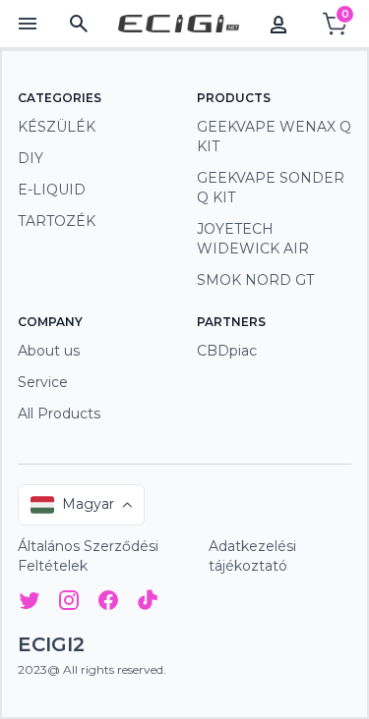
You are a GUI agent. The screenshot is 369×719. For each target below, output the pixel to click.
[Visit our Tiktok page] (147, 603)
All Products (59, 413)
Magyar (88, 504)
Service (43, 382)
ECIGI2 (51, 644)
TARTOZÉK (56, 221)
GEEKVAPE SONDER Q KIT (270, 187)
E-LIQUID (52, 189)
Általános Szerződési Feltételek (88, 556)
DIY (30, 158)
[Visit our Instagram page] (69, 603)
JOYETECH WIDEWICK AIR (253, 238)
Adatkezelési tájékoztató (252, 556)
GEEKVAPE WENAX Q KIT (274, 136)
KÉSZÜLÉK (56, 127)
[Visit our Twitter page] (29, 603)
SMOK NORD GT (255, 280)
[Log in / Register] (278, 23)
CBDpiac (227, 351)
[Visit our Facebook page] (108, 603)
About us (49, 351)
